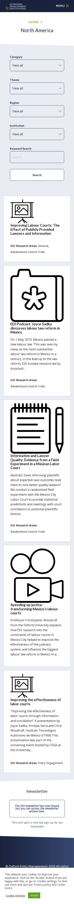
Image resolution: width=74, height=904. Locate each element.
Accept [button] (34, 895)
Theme (14, 79)
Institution (17, 125)
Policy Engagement (50, 763)
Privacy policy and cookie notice (35, 886)
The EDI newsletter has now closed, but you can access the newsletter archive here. (37, 808)
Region (14, 102)
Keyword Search (20, 148)
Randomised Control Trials (27, 252)
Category (16, 57)
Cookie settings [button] (15, 895)
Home (33, 22)
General (43, 246)
